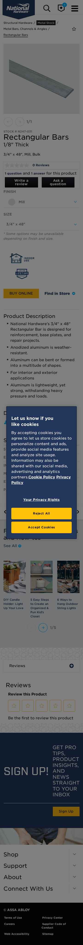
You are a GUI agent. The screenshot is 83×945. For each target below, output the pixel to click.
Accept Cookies (41, 527)
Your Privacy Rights (41, 500)
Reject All (41, 513)
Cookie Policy (41, 477)
